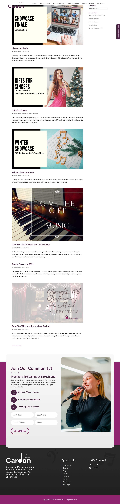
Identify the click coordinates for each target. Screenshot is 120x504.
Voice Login (66, 485)
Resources (24, 113)
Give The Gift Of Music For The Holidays (31, 244)
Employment (67, 465)
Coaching (66, 476)
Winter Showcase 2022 (23, 172)
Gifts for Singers (19, 110)
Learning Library (88, 3)
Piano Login (66, 482)
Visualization (93, 25)
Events (65, 479)
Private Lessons (58, 3)
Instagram (95, 468)
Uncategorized (25, 51)
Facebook (95, 465)
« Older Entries (16, 346)
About (35, 3)
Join (74, 6)
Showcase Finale (20, 48)
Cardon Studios (17, 51)
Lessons (65, 473)
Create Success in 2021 (23, 264)
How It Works (45, 3)
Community (101, 3)
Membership (66, 6)
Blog (64, 471)
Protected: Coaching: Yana (97, 15)
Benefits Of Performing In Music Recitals (31, 326)
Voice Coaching (73, 3)
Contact (65, 468)
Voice (36, 113)
